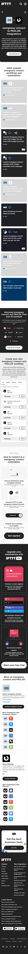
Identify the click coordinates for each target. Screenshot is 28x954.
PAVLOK (16, 31)
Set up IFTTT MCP (14, 347)
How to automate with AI (8, 902)
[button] (25, 4)
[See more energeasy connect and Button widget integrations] (8, 718)
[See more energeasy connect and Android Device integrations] (8, 747)
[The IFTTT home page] (6, 3)
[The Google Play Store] (20, 929)
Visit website (6, 701)
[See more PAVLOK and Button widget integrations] (8, 802)
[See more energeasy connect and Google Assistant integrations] (8, 741)
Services (4, 866)
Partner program (21, 938)
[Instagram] (10, 947)
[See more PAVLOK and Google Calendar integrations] (8, 813)
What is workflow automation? (10, 909)
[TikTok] (21, 947)
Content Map (5, 878)
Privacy (14, 941)
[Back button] (2, 12)
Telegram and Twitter (19, 892)
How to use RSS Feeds (8, 911)
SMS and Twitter (18, 882)
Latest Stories (7, 900)
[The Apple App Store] (8, 928)
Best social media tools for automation (12, 923)
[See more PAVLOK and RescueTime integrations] (8, 796)
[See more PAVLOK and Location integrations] (8, 819)
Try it (22, 396)
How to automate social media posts (11, 921)
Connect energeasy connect (13, 706)
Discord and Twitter (19, 895)
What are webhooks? (7, 914)
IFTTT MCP (4, 873)
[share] (25, 12)
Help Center (5, 876)
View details (7, 396)
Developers (5, 938)
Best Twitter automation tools (9, 904)
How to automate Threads (8, 918)
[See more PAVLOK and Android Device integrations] (8, 807)
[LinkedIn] (7, 947)
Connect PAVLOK (10, 778)
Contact (8, 941)
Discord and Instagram (20, 866)
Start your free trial (14, 665)
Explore (4, 864)
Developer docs (6, 885)
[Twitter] (17, 947)
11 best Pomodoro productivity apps (11, 916)
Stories (3, 869)
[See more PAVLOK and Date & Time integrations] (8, 790)
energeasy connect (14, 28)
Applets (4, 871)
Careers (12, 938)
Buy (3, 774)
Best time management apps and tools (12, 906)
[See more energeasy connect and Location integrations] (8, 724)
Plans (3, 883)
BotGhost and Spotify (20, 880)
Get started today (14, 54)
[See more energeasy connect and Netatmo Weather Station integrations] (8, 735)
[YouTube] (14, 947)
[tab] (3, 382)
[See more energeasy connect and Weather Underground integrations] (8, 729)
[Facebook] (3, 947)
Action (10, 392)
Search (3, 880)
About (20, 941)
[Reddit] (25, 947)
